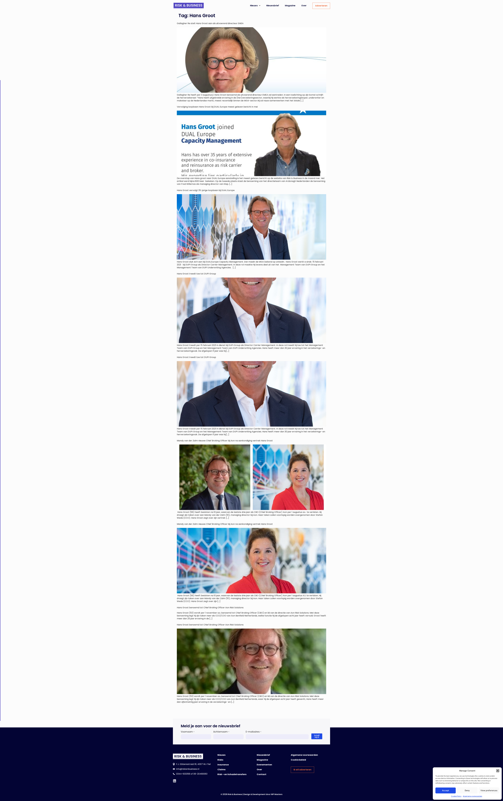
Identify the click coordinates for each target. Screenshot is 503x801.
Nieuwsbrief (272, 5)
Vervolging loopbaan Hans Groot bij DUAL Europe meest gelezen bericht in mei (217, 106)
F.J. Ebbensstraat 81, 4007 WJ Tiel (193, 764)
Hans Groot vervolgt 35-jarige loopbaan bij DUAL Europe (206, 190)
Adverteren (321, 5)
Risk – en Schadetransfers (231, 774)
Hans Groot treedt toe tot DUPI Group (196, 273)
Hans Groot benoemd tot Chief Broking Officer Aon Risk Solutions (210, 607)
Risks (220, 759)
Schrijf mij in (316, 736)
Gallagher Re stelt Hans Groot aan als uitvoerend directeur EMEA (210, 23)
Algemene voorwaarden (472, 796)
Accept (445, 790)
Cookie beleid (298, 759)
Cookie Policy (456, 796)
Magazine (290, 5)
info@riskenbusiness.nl (187, 768)
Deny (467, 790)
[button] (497, 770)
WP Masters (276, 794)
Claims (221, 769)
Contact (261, 774)
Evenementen (264, 764)
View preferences (488, 790)
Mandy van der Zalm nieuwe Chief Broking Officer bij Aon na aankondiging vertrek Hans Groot (225, 440)
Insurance (223, 764)
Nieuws (254, 5)
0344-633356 (183, 773)
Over (304, 5)
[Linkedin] (174, 781)
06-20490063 (200, 773)
